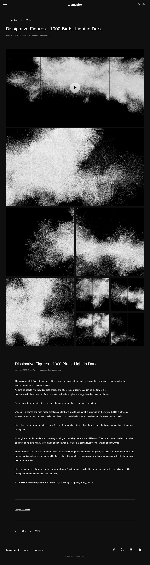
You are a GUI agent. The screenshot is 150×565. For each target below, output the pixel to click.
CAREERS (38, 550)
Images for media (22, 510)
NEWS (26, 550)
